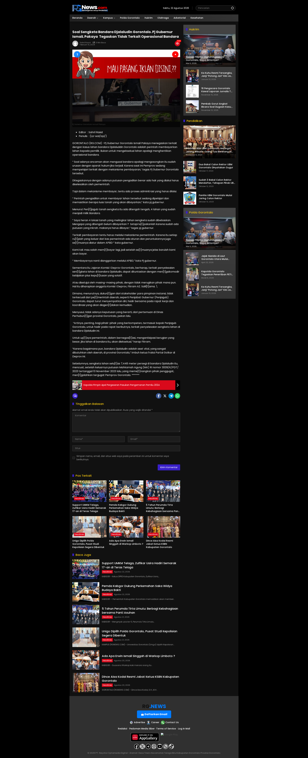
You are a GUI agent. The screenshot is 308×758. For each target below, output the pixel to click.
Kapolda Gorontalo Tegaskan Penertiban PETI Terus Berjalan (216, 273)
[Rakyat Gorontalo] (90, 7)
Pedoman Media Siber (142, 728)
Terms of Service (166, 728)
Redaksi (122, 728)
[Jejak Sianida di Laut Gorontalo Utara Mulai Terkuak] (192, 258)
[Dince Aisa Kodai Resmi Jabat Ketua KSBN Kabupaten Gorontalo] (163, 527)
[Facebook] (158, 396)
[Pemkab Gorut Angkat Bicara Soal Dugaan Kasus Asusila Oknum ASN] (192, 106)
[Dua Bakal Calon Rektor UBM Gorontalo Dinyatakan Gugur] (189, 167)
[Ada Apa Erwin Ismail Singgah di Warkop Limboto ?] (126, 527)
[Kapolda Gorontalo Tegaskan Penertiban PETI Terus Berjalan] (192, 274)
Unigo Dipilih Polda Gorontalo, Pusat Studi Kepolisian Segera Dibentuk (88, 544)
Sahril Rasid (85, 43)
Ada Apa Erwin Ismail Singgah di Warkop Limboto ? (126, 542)
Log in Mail (184, 728)
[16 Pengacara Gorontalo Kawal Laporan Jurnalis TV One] (192, 91)
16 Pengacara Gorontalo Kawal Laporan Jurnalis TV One (216, 90)
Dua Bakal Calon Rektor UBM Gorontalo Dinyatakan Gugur (216, 166)
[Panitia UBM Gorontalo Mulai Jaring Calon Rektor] (189, 198)
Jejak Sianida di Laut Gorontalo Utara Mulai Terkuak (214, 258)
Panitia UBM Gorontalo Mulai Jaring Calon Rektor (215, 197)
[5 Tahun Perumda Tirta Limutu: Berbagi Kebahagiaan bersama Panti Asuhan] (163, 491)
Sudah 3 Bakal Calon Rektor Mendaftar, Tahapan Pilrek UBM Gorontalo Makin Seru (217, 181)
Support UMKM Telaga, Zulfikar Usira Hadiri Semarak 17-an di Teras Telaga (89, 508)
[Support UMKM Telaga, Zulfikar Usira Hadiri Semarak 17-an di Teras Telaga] (89, 491)
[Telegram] (171, 396)
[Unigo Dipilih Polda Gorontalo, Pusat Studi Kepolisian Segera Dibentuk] (89, 527)
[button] (232, 8)
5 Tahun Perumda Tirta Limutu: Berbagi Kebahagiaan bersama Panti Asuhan (163, 508)
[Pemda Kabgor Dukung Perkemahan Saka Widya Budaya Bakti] (126, 491)
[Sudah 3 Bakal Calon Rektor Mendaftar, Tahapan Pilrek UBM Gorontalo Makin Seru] (189, 182)
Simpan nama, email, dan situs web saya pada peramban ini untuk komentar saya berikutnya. (123, 457)
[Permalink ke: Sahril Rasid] (76, 43)
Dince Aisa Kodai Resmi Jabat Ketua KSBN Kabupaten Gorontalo (159, 544)
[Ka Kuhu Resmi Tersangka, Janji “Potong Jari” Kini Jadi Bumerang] (192, 75)
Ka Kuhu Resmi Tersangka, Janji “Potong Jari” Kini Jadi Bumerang (217, 74)
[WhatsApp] (177, 396)
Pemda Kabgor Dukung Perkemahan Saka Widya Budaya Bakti (123, 508)
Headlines (79, 498)
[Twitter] (165, 396)
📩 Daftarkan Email (154, 714)
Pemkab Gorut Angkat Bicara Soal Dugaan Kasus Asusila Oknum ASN (216, 105)
